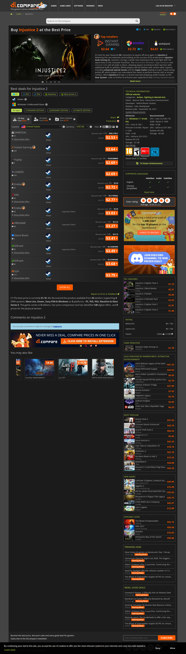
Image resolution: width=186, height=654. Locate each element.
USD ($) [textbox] (80, 126)
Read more (135, 81)
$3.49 (111, 251)
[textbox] (31, 127)
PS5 (27, 94)
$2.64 (111, 149)
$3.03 (111, 213)
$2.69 (111, 162)
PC (16, 94)
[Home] (11, 14)
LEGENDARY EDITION (58, 110)
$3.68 (111, 263)
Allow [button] (172, 648)
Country (15, 127)
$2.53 (111, 137)
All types (16, 110)
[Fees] (106, 126)
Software (78, 6)
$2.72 (111, 187)
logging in (57, 326)
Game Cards (65, 6)
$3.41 (111, 238)
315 (15, 275)
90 (14, 188)
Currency (70, 127)
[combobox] (41, 126)
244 (15, 175)
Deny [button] (157, 648)
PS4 (38, 94)
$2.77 (111, 199)
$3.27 (111, 226)
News (100, 6)
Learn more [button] (9, 650)
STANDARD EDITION (35, 110)
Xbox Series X (70, 94)
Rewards (90, 6)
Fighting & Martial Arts (154, 97)
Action (140, 97)
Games (54, 6)
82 (14, 249)
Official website (133, 94)
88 (14, 226)
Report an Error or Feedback (104, 294)
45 (14, 136)
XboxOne (52, 94)
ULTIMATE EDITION (82, 110)
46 (14, 198)
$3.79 (111, 275)
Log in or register (164, 6)
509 (15, 151)
